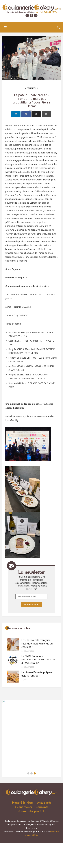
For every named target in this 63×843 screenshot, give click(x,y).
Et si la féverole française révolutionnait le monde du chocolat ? (37, 643)
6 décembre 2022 (30, 111)
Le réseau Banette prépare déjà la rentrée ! (36, 674)
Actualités (31, 88)
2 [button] (31, 773)
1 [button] (28, 773)
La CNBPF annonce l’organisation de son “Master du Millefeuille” (38, 659)
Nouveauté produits (31, 811)
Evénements (23, 807)
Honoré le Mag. (22, 802)
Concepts (42, 807)
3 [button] (35, 773)
